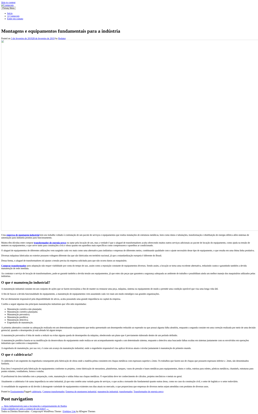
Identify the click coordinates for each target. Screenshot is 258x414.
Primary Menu (8, 8)
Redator (62, 38)
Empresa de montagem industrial (81, 391)
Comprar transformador (13, 265)
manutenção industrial (107, 391)
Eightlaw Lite (69, 411)
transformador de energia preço (50, 242)
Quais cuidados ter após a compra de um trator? (25, 408)
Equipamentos (17, 391)
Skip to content (8, 2)
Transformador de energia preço (148, 391)
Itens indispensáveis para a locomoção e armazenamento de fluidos (34, 406)
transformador (125, 391)
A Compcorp (13, 16)
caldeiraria (36, 391)
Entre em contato (15, 18)
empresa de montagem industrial (22, 235)
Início (10, 13)
